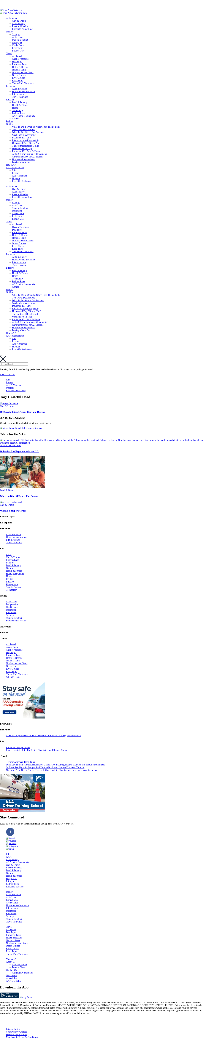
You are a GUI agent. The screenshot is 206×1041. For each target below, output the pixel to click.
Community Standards (22, 972)
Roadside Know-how (22, 29)
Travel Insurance (20, 97)
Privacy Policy (13, 1029)
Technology (17, 110)
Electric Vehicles (20, 26)
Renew (15, 173)
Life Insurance (19, 94)
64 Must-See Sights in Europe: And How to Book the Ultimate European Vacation (45, 767)
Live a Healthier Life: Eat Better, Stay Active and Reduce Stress (36, 750)
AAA (8, 554)
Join (14, 170)
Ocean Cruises (19, 75)
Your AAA (11, 959)
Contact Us (11, 970)
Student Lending (20, 39)
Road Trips (17, 80)
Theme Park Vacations (22, 83)
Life (8, 854)
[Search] (1, 355)
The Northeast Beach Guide (25, 145)
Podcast (9, 121)
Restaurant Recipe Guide (18, 747)
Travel (9, 53)
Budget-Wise (18, 50)
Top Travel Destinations (23, 129)
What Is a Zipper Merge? (13, 510)
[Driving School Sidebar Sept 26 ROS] (22, 811)
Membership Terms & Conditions (22, 1037)
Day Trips (17, 61)
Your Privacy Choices (16, 1031)
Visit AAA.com (7, 374)
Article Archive (19, 964)
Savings (16, 34)
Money (9, 31)
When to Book (13, 677)
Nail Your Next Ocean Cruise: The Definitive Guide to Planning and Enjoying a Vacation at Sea (51, 770)
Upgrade (16, 178)
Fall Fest (10, 562)
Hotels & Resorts (20, 67)
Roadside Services (15, 886)
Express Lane (12, 560)
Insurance (10, 86)
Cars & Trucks (19, 20)
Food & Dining (19, 102)
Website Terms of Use (16, 1034)
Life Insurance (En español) (25, 140)
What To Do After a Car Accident (28, 132)
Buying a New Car (21, 162)
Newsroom (11, 975)
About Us (10, 962)
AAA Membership (15, 167)
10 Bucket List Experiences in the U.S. (19, 451)
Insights (9, 579)
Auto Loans (17, 37)
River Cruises (18, 78)
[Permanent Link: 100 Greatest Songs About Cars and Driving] (9, 403)
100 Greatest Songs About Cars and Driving (22, 412)
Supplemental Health (16, 620)
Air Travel (17, 56)
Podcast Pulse (18, 113)
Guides (9, 124)
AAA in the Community (23, 116)
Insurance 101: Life (21, 137)
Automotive (11, 18)
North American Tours (22, 72)
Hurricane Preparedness (23, 159)
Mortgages (17, 42)
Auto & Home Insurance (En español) (30, 154)
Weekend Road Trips (22, 148)
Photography (12, 584)
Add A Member (19, 175)
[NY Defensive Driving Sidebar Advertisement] (22, 717)
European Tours (19, 64)
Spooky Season (13, 587)
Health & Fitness (20, 105)
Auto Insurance (19, 88)
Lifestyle (10, 99)
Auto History (18, 23)
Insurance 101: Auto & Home (26, 151)
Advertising (11, 978)
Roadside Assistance (22, 181)
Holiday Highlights (15, 573)
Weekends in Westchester (24, 135)
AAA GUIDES (13, 981)
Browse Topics (19, 967)
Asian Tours (12, 647)
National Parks (19, 69)
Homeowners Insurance (23, 91)
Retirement (17, 48)
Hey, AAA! (11, 165)
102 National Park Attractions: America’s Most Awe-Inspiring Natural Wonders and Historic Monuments (55, 764)
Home (15, 107)
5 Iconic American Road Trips (20, 762)
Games (15, 118)
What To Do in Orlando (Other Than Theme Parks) (36, 126)
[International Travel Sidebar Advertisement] (21, 428)
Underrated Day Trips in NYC (26, 143)
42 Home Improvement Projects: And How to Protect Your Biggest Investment (43, 735)
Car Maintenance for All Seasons (27, 156)
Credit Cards (18, 45)
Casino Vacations (20, 59)
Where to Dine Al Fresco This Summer (20, 496)
